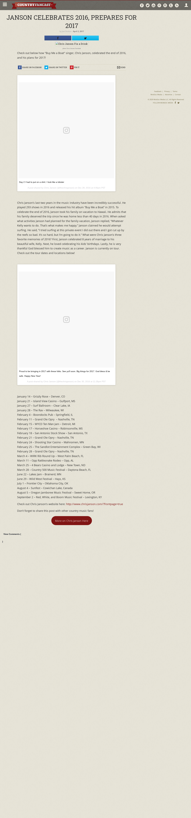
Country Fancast (33, 5)
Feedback (157, 91)
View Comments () (11, 538)
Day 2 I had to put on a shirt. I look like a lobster (41, 182)
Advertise (168, 94)
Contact (178, 94)
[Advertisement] (166, 31)
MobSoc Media (156, 94)
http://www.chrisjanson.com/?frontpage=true (94, 504)
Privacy (167, 91)
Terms (175, 91)
